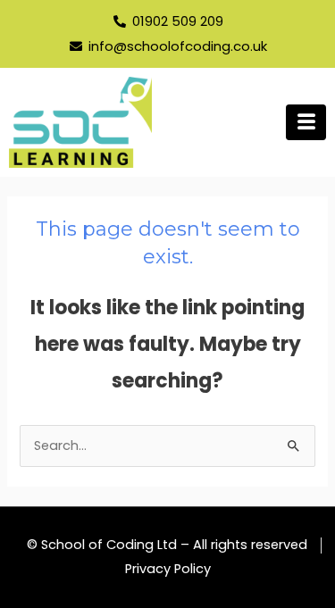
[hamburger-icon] (306, 122)
